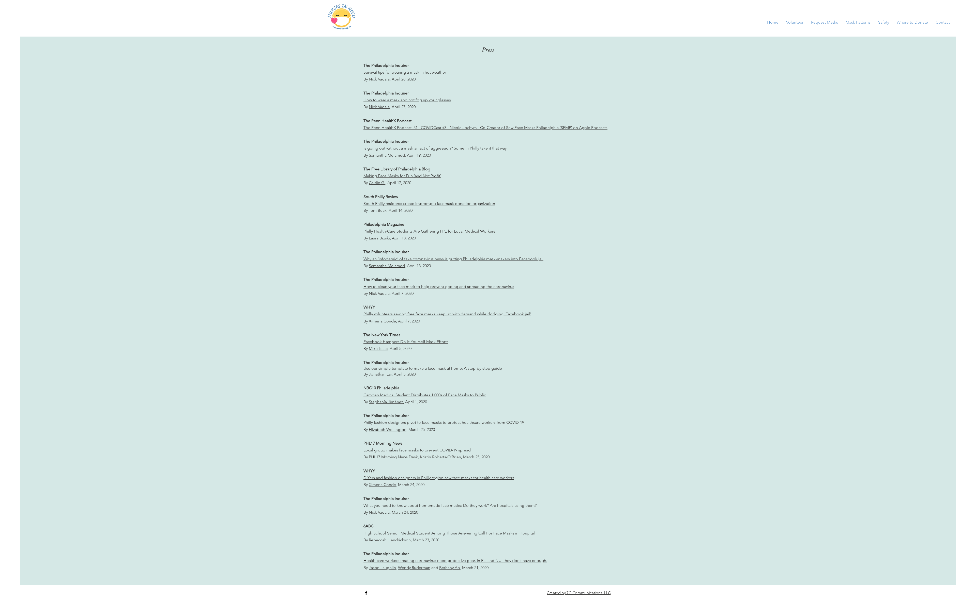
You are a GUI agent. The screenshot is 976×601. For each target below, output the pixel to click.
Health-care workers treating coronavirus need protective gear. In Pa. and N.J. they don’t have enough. (455, 560)
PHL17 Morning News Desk (393, 456)
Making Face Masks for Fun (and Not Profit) (402, 175)
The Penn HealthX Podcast (387, 120)
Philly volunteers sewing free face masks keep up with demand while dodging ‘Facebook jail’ (447, 314)
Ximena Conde (382, 321)
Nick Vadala (379, 79)
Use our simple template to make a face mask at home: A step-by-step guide (432, 368)
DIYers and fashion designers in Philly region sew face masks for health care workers (438, 477)
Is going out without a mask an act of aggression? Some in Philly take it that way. (435, 148)
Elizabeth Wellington (387, 429)
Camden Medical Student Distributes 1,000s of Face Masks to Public (424, 395)
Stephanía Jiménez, (386, 401)
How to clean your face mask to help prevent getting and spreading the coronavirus (438, 286)
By (366, 79)
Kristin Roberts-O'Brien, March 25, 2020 (455, 456)
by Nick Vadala (376, 293)
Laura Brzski (379, 238)
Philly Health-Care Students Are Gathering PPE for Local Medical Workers (429, 231)
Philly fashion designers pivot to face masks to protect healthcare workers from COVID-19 (443, 422)
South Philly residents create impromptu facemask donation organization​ (429, 203)
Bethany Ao (449, 567)
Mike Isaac (378, 348)
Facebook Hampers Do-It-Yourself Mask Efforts (405, 341)
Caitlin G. (377, 182)
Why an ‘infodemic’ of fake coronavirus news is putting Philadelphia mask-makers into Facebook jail (453, 258)
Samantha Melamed (387, 155)
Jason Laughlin (382, 567)
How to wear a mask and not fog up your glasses (407, 100)
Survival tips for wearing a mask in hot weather (404, 72)
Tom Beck (378, 210)
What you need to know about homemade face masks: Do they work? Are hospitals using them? (450, 505)
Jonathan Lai (380, 374)
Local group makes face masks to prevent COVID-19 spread (417, 450)
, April (396, 238)
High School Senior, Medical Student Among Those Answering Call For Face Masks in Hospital (449, 533)
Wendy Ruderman (414, 567)
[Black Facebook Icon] (366, 592)
